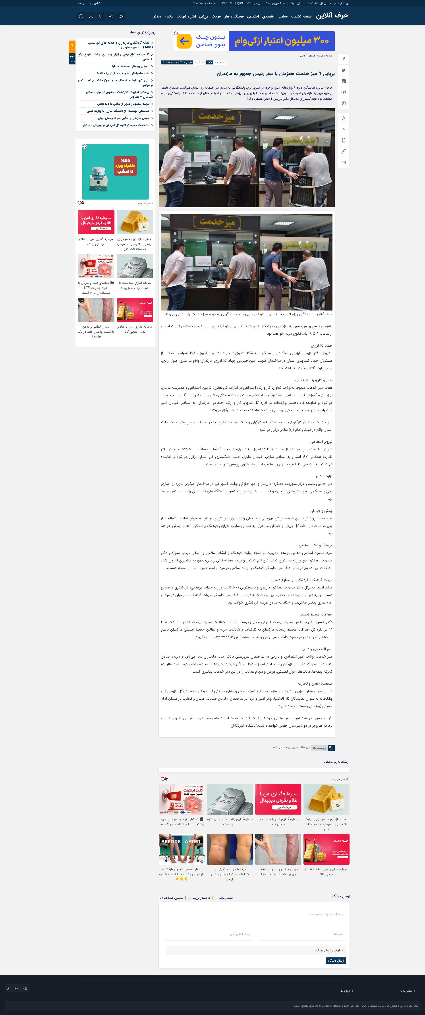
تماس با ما (94, 3)
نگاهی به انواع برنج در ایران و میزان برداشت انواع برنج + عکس (115, 57)
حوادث (216, 16)
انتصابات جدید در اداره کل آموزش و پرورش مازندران (115, 125)
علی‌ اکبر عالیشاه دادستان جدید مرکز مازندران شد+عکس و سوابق (115, 82)
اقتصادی (268, 16)
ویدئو (157, 16)
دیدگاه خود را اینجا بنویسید (326, 914)
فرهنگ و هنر (234, 16)
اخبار (302, 56)
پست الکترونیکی (240, 933)
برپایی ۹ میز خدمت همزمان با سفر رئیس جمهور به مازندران (276, 73)
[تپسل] (176, 33)
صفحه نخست (301, 16)
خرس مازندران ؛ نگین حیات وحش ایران (123, 118)
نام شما (338, 933)
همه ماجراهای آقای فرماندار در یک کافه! (123, 73)
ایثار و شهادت (186, 16)
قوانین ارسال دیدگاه (327, 950)
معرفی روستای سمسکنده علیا (130, 66)
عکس (169, 16)
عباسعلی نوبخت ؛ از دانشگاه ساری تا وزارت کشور (118, 111)
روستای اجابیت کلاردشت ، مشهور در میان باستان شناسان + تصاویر (119, 94)
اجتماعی (253, 16)
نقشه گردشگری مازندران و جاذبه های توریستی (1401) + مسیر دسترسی (120, 45)
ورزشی (203, 16)
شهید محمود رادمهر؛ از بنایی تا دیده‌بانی (123, 103)
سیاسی (283, 16)
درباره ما (81, 3)
